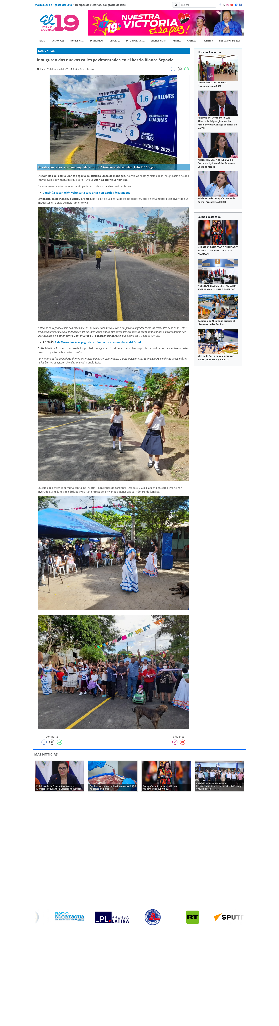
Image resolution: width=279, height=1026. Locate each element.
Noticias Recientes (209, 52)
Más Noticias (46, 754)
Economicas (96, 40)
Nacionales (58, 40)
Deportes (115, 40)
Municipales (77, 40)
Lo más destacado (209, 217)
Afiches (177, 40)
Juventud (208, 40)
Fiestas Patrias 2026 (229, 40)
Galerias (192, 40)
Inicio (42, 40)
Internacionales (135, 40)
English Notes (159, 40)
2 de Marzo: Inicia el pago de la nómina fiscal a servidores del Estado (98, 342)
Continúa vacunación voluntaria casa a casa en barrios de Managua (86, 192)
